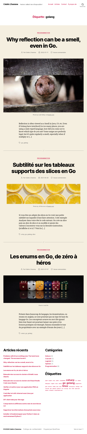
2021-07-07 (44, 269)
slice (33, 234)
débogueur (47, 383)
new (81, 386)
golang (26, 143)
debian (79, 380)
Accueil (50, 4)
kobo (60, 386)
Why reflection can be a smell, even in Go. (43, 42)
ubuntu (46, 390)
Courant (48, 358)
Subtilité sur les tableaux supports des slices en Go (43, 167)
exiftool (60, 383)
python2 (54, 388)
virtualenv (51, 390)
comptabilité (62, 380)
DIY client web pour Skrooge (13, 400)
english (52, 383)
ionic (57, 386)
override (47, 388)
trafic (73, 388)
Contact (64, 4)
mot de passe (72, 386)
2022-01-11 (44, 52)
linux (65, 385)
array (22, 234)
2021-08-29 (44, 178)
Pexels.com (50, 115)
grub (46, 386)
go (22, 143)
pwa (51, 388)
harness (50, 386)
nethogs (77, 386)
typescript (77, 388)
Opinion (48, 364)
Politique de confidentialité (32, 429)
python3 (59, 388)
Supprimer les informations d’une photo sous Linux (21, 410)
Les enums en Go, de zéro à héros (43, 259)
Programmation (43, 33)
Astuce (47, 356)
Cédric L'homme (10, 4)
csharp (70, 380)
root (62, 388)
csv (76, 380)
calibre (57, 380)
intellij (54, 386)
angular (50, 380)
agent (46, 380)
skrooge (66, 388)
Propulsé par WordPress (52, 429)
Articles (57, 4)
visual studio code (58, 390)
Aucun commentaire (59, 52)
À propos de (72, 4)
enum (23, 333)
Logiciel (48, 361)
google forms (78, 383)
